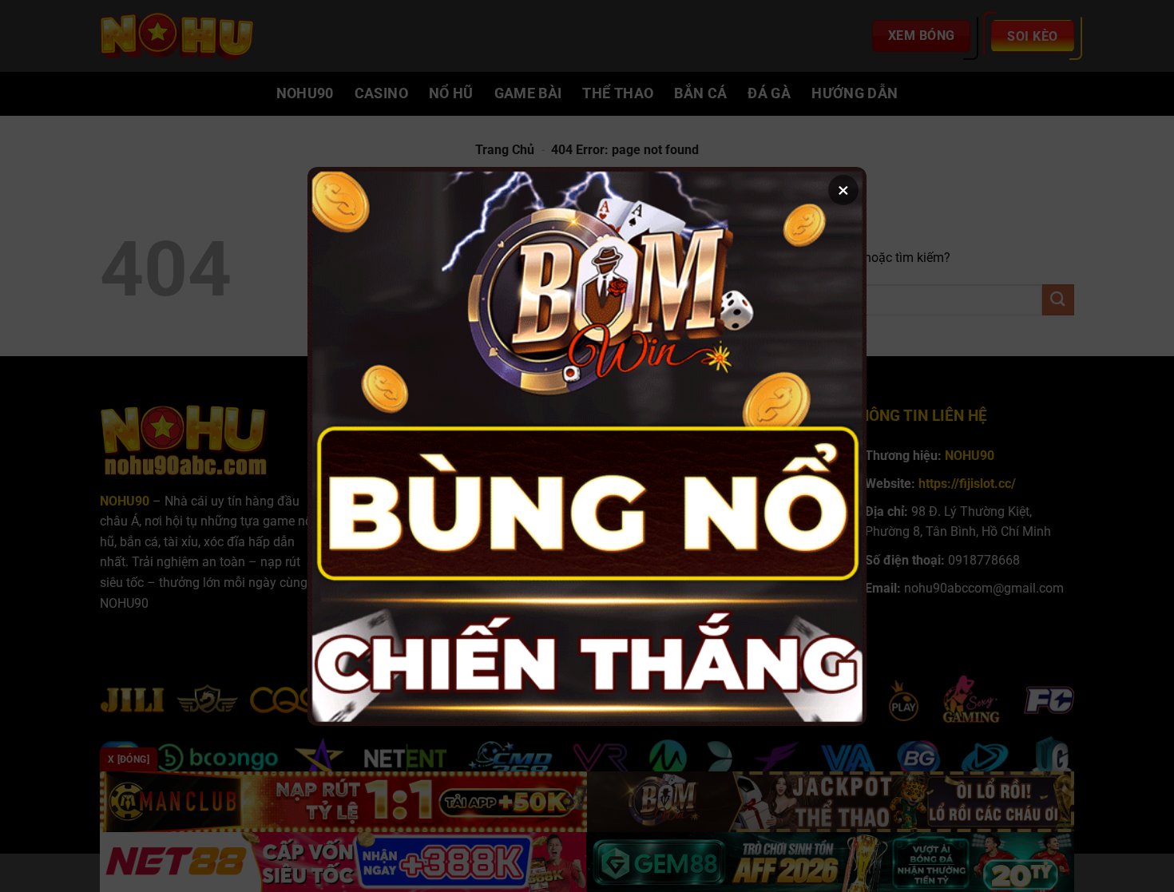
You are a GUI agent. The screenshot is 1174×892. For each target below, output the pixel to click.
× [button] (843, 190)
